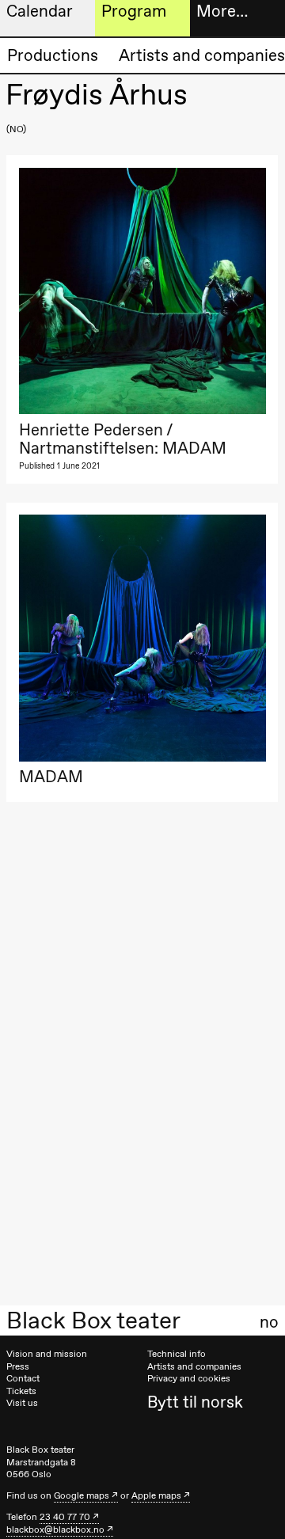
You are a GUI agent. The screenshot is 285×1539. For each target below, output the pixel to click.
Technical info (176, 1353)
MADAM (51, 776)
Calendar (39, 10)
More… (222, 10)
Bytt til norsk (195, 1401)
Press (17, 1366)
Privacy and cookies (188, 1378)
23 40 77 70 (65, 1516)
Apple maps (156, 1495)
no (269, 1322)
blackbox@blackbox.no (55, 1529)
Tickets (21, 1391)
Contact (23, 1378)
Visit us (22, 1402)
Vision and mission (46, 1353)
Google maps (81, 1495)
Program (133, 10)
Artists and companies (202, 55)
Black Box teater (93, 1320)
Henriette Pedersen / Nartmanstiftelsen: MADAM (122, 439)
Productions (52, 55)
